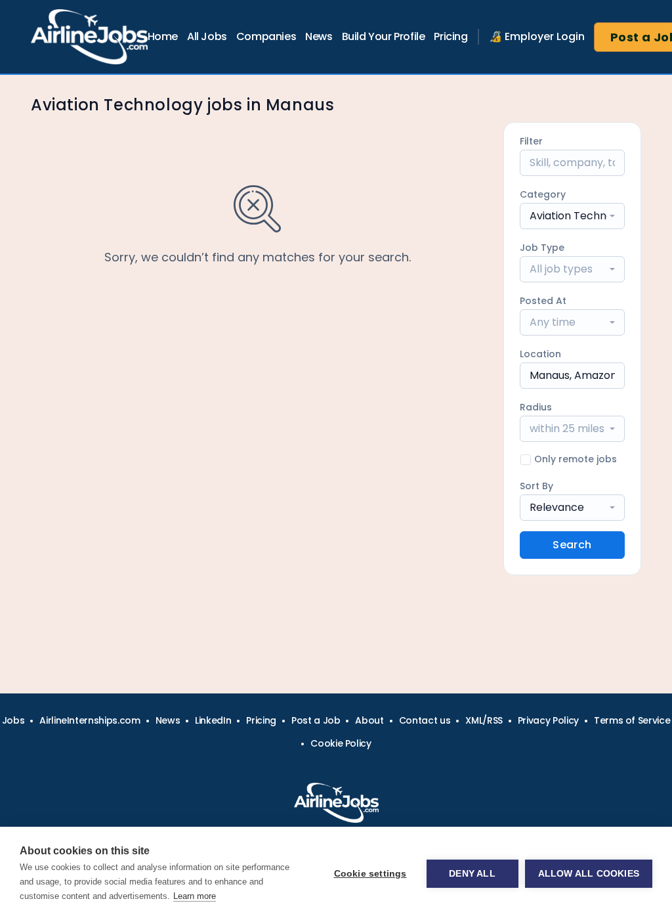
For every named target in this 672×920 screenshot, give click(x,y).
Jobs (13, 720)
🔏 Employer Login (537, 36)
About (369, 720)
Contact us (425, 720)
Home (163, 36)
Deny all (472, 874)
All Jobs (207, 36)
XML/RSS (484, 720)
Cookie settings (370, 874)
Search (572, 544)
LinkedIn (213, 720)
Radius (536, 407)
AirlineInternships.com (89, 720)
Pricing (450, 36)
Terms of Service (632, 720)
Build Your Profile (383, 36)
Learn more (194, 896)
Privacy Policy (548, 720)
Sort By (536, 486)
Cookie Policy (340, 743)
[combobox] (572, 216)
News (318, 36)
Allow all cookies (588, 874)
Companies (266, 36)
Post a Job (316, 720)
